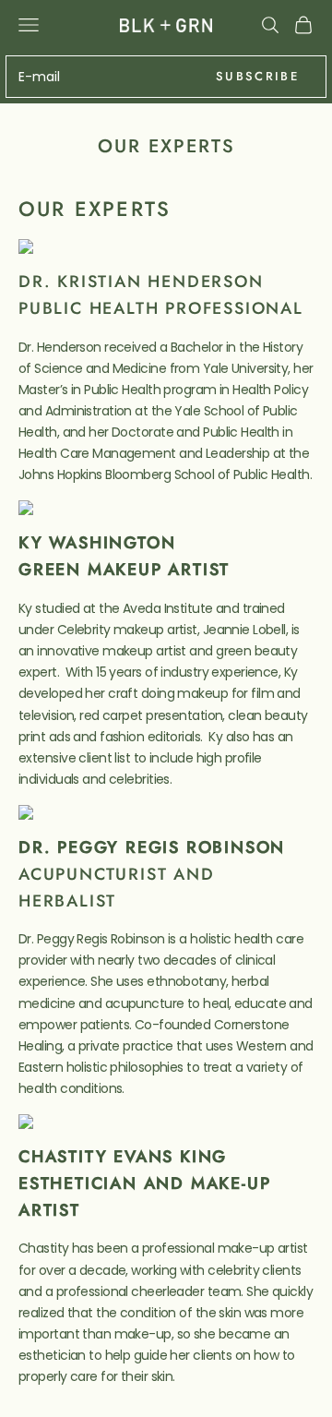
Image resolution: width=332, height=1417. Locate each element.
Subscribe (257, 76)
